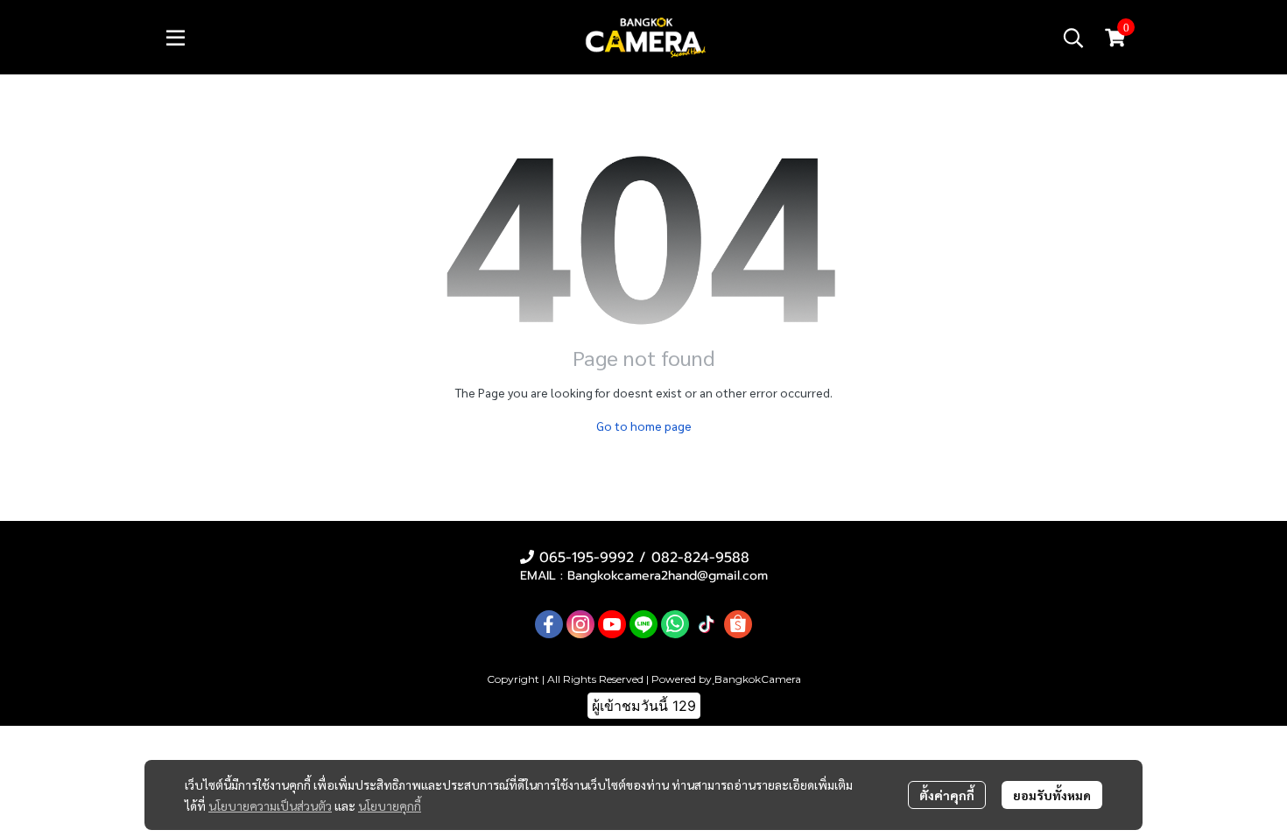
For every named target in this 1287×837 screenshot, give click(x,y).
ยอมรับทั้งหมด (1052, 795)
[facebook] (549, 624)
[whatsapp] (675, 624)
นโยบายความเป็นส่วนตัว (270, 805)
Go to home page (644, 425)
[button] (1073, 38)
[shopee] (738, 624)
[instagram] (580, 624)
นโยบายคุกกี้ (389, 805)
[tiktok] (707, 624)
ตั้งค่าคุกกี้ (946, 795)
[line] (643, 624)
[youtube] (612, 624)
